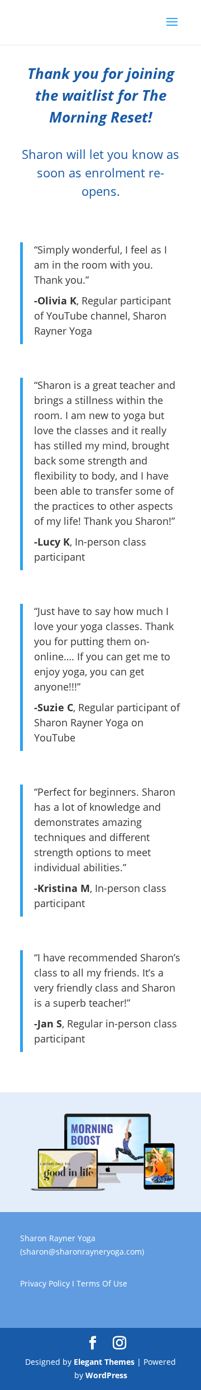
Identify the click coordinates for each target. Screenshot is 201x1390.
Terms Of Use (101, 1283)
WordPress (106, 1375)
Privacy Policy (45, 1283)
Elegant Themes (104, 1361)
